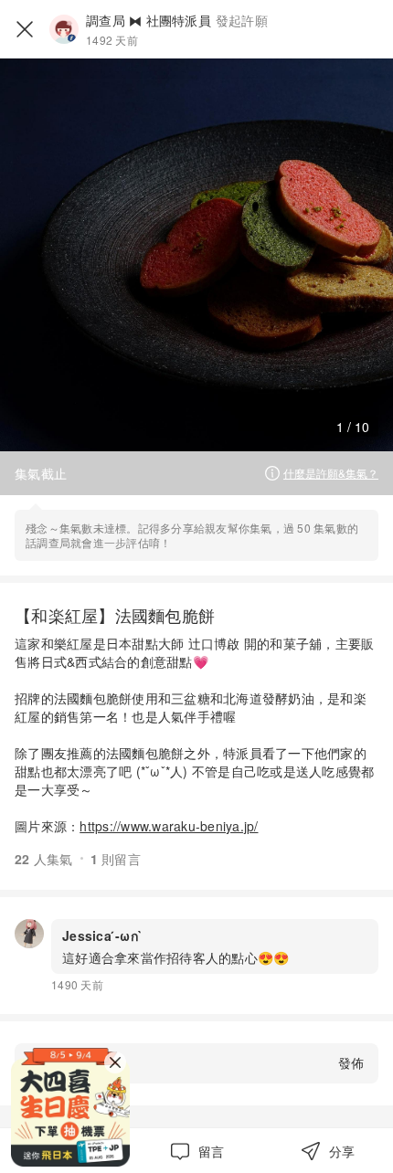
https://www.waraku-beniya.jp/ (169, 826)
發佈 (351, 1062)
